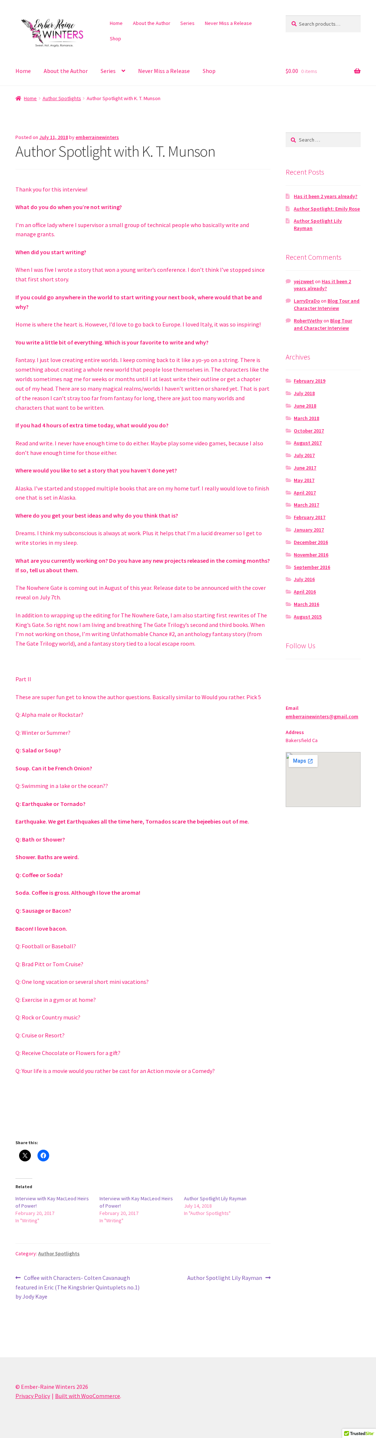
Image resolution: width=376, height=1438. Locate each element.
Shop (115, 38)
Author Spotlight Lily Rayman (215, 1198)
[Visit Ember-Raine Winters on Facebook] (333, 673)
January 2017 (309, 529)
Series (187, 23)
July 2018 (304, 393)
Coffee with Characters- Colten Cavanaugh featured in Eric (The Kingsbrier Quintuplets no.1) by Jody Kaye (77, 1287)
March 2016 (306, 604)
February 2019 (309, 380)
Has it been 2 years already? (325, 196)
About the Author (151, 23)
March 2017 (306, 504)
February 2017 (309, 517)
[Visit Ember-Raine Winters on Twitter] (319, 673)
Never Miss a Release (228, 23)
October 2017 (309, 430)
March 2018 (306, 418)
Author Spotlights (62, 98)
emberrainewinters (97, 137)
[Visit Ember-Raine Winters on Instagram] (291, 673)
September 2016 (312, 567)
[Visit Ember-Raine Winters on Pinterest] (305, 673)
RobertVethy (308, 320)
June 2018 (305, 405)
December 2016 (311, 542)
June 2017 (305, 467)
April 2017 (305, 492)
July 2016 (304, 579)
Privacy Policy (32, 1395)
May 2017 (304, 480)
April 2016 (305, 591)
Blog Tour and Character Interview (326, 304)
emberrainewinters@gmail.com (322, 716)
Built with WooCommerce (87, 1395)
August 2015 (308, 616)
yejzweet (304, 281)
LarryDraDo (307, 301)
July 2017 (304, 455)
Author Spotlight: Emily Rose (327, 208)
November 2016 (311, 554)
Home (116, 23)
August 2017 (308, 442)
